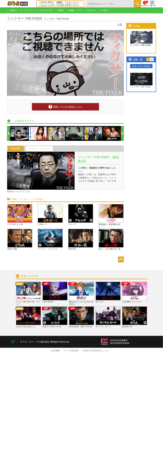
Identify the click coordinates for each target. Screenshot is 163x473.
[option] (19, 133)
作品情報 (15, 148)
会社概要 (55, 350)
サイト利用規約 (71, 350)
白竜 (119, 24)
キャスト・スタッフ (39, 148)
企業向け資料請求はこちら (95, 350)
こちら (42, 5)
